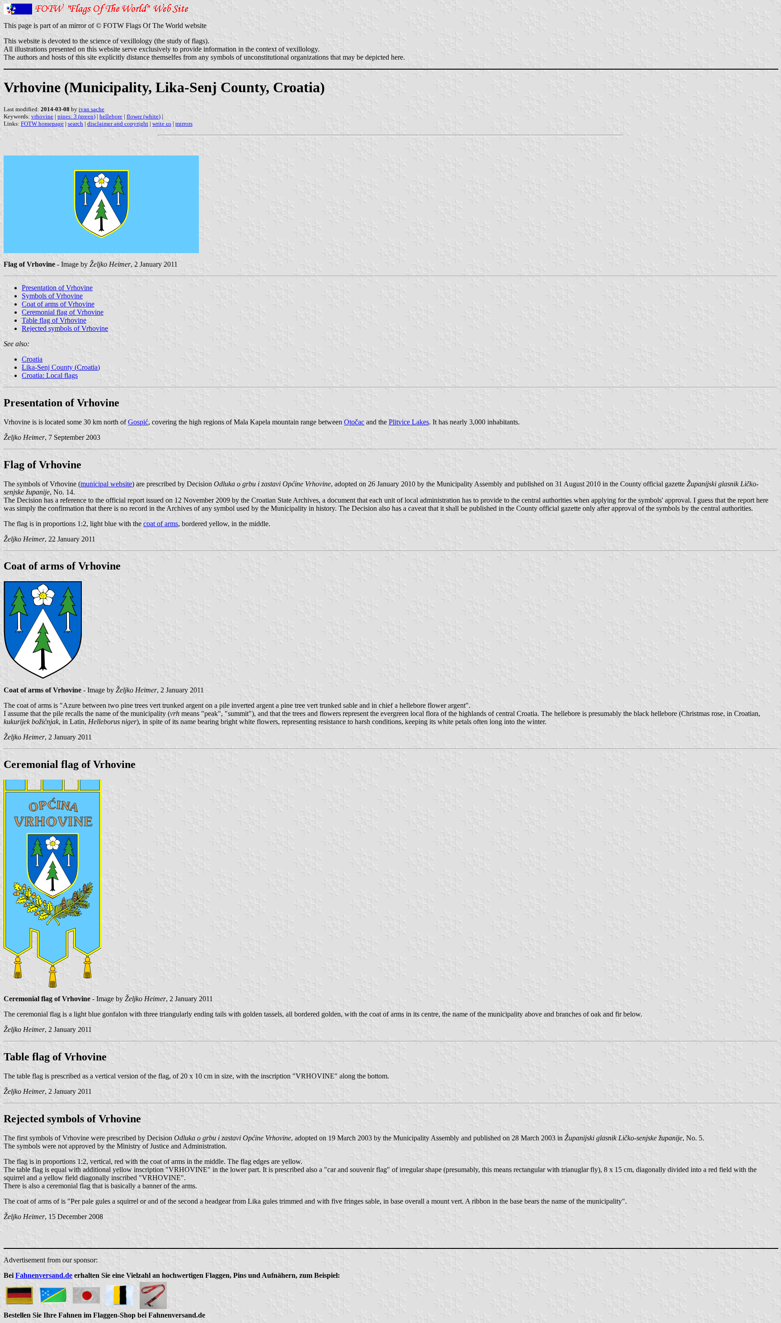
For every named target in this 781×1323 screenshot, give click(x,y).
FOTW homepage (42, 123)
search (75, 123)
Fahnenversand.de (43, 1275)
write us (161, 123)
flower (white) (143, 116)
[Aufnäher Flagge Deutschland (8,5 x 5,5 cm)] (19, 1293)
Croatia (32, 359)
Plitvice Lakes (409, 422)
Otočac (354, 422)
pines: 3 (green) (76, 116)
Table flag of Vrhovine (54, 320)
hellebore (110, 116)
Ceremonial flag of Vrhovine (63, 312)
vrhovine (42, 116)
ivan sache (91, 109)
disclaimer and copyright (117, 123)
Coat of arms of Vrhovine (58, 304)
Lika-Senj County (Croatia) (61, 367)
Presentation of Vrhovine (57, 288)
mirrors (184, 123)
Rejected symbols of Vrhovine (65, 328)
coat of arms (160, 523)
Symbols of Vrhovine (52, 296)
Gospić (138, 422)
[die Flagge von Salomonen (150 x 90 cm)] (53, 1293)
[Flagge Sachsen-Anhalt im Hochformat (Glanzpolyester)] (120, 1293)
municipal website (106, 484)
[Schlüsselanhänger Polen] (153, 1293)
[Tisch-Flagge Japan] (86, 1293)
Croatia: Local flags (50, 375)
